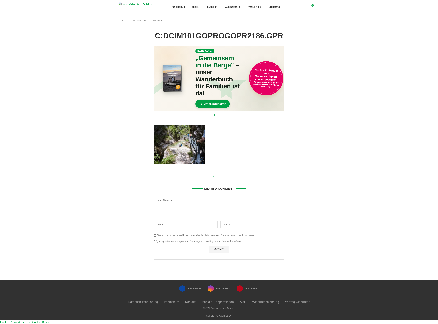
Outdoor (212, 7)
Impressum (171, 302)
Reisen (195, 7)
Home (121, 20)
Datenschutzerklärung (143, 302)
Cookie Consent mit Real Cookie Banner (25, 322)
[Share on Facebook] (218, 115)
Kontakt (190, 302)
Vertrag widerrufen (297, 302)
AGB (243, 302)
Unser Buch (179, 7)
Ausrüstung (232, 7)
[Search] (317, 7)
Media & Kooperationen (218, 302)
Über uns (274, 7)
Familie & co (254, 7)
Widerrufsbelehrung (265, 302)
